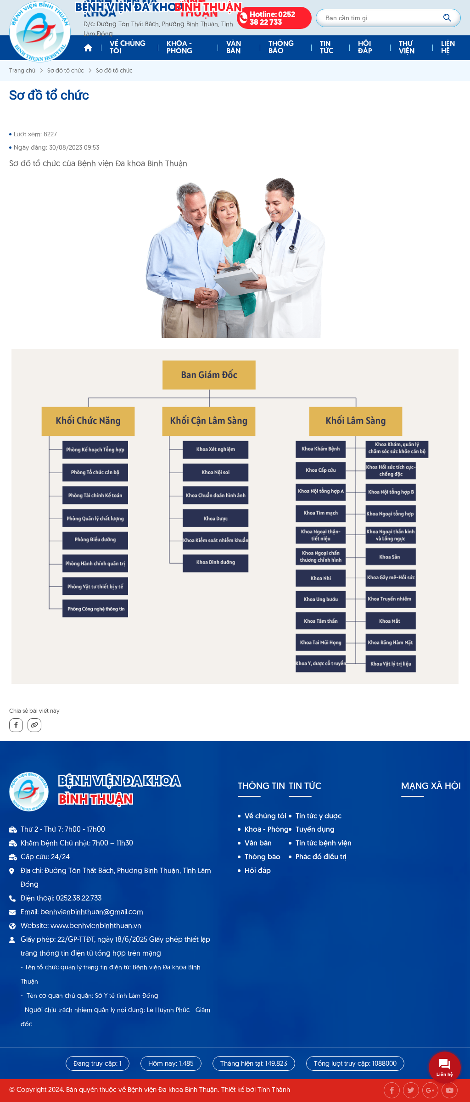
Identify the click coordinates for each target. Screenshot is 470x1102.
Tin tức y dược (318, 816)
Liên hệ (448, 47)
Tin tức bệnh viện (324, 843)
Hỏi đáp (365, 47)
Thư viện (406, 47)
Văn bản (233, 47)
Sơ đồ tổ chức (65, 71)
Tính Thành (273, 1090)
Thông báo (281, 47)
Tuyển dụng (315, 829)
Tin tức (326, 47)
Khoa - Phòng (179, 47)
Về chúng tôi (127, 47)
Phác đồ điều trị (321, 857)
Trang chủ (22, 71)
